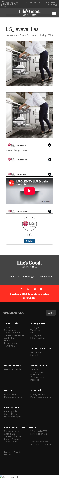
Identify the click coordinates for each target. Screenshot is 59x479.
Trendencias (36, 372)
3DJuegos (35, 327)
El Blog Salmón (37, 394)
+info (55, 6)
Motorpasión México (40, 433)
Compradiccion (37, 377)
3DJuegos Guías (38, 338)
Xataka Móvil (10, 330)
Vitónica (34, 369)
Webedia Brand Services (23, 35)
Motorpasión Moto (13, 397)
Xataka (7, 327)
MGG (33, 332)
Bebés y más (10, 411)
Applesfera (9, 338)
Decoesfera (36, 374)
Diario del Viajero (12, 416)
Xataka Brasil (10, 441)
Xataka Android (12, 332)
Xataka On (9, 433)
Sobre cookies (44, 276)
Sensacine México (39, 441)
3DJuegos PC (36, 335)
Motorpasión (10, 394)
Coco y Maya (10, 414)
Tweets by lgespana (16, 150)
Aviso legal (28, 276)
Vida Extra (35, 330)
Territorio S (9, 345)
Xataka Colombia (12, 436)
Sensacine (35, 352)
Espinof (34, 355)
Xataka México (11, 431)
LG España (14, 276)
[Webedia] (13, 314)
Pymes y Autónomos (40, 397)
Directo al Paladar (13, 369)
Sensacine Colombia (40, 444)
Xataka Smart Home (14, 335)
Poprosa (34, 379)
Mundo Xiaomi (11, 343)
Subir (51, 312)
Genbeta (8, 340)
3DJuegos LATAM (38, 431)
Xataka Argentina (12, 439)
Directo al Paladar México (13, 453)
